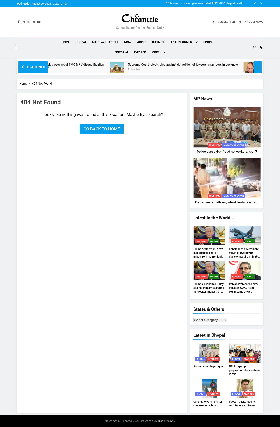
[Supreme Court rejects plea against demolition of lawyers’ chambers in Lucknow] (103, 69)
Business (158, 42)
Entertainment (182, 42)
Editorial (122, 52)
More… (157, 52)
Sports (208, 42)
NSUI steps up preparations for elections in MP (244, 370)
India (127, 42)
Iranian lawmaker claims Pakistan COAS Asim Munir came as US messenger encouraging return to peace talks (243, 292)
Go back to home (101, 129)
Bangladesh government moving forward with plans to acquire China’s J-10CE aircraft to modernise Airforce (245, 256)
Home (66, 42)
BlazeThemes (166, 420)
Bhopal (80, 42)
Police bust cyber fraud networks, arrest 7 (227, 151)
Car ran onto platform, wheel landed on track (227, 202)
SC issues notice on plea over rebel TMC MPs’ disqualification (205, 3)
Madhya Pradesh (105, 42)
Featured (214, 145)
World (141, 42)
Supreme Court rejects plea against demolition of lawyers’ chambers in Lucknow (169, 64)
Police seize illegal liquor (208, 366)
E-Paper (140, 52)
